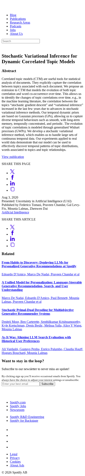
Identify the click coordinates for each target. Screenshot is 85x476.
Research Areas (20, 22)
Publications (18, 19)
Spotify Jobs (18, 406)
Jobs (13, 30)
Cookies (15, 461)
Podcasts (15, 26)
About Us (16, 33)
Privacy (15, 458)
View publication (13, 157)
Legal (13, 454)
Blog (13, 15)
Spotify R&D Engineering (27, 417)
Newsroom (17, 410)
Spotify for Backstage (24, 420)
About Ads (17, 465)
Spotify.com (18, 402)
